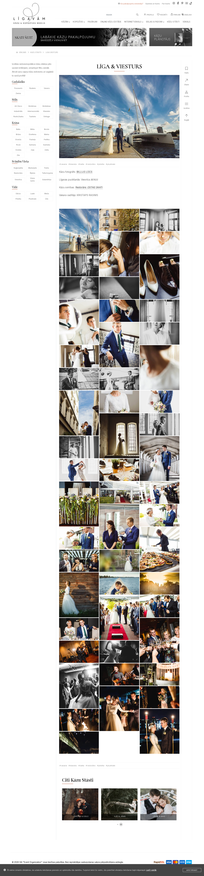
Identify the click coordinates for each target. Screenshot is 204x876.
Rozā (18, 145)
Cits (46, 199)
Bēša (32, 129)
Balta (18, 129)
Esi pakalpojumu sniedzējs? (132, 4)
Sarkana (32, 145)
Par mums (166, 4)
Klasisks (46, 111)
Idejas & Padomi (154, 22)
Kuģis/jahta (18, 168)
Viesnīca (18, 180)
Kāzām (64, 22)
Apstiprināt (192, 870)
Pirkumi (176, 15)
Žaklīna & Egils (139, 816)
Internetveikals (132, 22)
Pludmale (32, 199)
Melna (46, 134)
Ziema (18, 93)
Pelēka (47, 139)
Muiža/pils (32, 168)
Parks (46, 168)
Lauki (32, 194)
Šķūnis (32, 173)
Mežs (46, 194)
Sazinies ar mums (152, 4)
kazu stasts (35, 52)
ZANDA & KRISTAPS (100, 816)
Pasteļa (32, 139)
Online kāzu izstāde (110, 22)
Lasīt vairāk (151, 870)
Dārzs (18, 194)
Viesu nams (32, 179)
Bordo (46, 129)
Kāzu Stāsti (173, 22)
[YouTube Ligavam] (186, 4)
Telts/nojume (47, 173)
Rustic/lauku (18, 116)
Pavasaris (18, 88)
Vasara (47, 88)
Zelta (47, 150)
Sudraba (46, 145)
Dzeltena (32, 134)
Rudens (32, 88)
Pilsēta (18, 199)
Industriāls (18, 111)
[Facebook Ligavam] (178, 4)
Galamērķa (46, 180)
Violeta (18, 150)
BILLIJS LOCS (84, 171)
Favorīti (163, 15)
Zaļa (32, 150)
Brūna (18, 134)
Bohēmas (32, 106)
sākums (22, 52)
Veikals (186, 22)
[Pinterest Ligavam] (182, 4)
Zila (18, 155)
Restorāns (18, 173)
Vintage (46, 116)
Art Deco (18, 106)
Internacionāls (33, 111)
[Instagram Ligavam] (173, 4)
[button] (117, 824)
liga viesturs (52, 52)
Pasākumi (92, 22)
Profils (150, 15)
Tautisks (32, 116)
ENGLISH (188, 15)
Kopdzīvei (78, 22)
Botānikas (47, 106)
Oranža (18, 139)
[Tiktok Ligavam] (190, 4)
